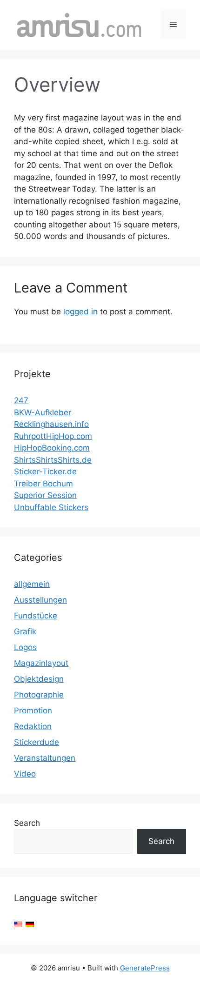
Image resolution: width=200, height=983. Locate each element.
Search (27, 823)
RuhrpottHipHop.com (53, 436)
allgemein (32, 584)
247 (21, 400)
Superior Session (45, 495)
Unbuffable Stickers (51, 507)
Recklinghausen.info (51, 424)
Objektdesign (39, 679)
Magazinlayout (41, 663)
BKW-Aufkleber (42, 412)
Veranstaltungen (44, 758)
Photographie (39, 694)
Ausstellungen (40, 599)
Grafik (25, 631)
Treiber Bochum (43, 483)
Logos (25, 647)
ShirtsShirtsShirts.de (53, 460)
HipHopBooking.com (52, 447)
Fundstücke (35, 615)
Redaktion (33, 726)
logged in (80, 311)
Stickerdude (36, 742)
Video (25, 773)
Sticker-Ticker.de (45, 471)
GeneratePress (145, 967)
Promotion (33, 710)
